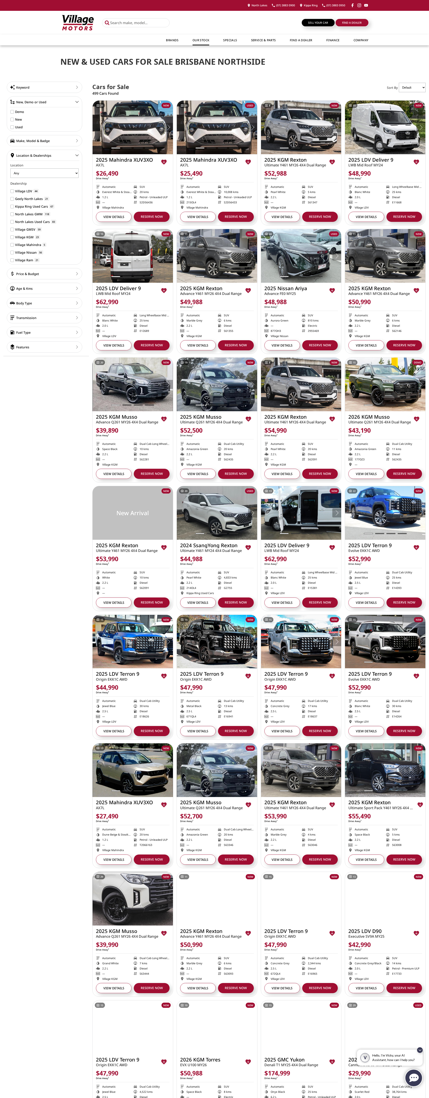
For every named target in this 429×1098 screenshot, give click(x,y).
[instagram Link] (359, 5)
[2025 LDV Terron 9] (385, 513)
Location (16, 165)
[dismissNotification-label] (420, 1050)
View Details (113, 217)
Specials (230, 40)
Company (361, 40)
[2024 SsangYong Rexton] (217, 513)
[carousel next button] (168, 127)
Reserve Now (152, 216)
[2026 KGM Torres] (217, 1027)
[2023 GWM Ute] (385, 1027)
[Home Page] (77, 22)
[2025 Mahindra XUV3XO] (133, 127)
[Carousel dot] (115, 148)
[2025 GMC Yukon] (301, 1027)
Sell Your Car (318, 23)
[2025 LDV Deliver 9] (385, 127)
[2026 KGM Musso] (385, 384)
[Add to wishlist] (164, 162)
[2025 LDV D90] (385, 899)
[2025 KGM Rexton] (301, 127)
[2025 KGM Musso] (133, 384)
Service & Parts (263, 40)
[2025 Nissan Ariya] (301, 256)
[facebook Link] (352, 5)
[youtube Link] (366, 5)
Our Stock (201, 40)
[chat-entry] (414, 1078)
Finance (333, 40)
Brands (172, 40)
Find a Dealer (352, 23)
